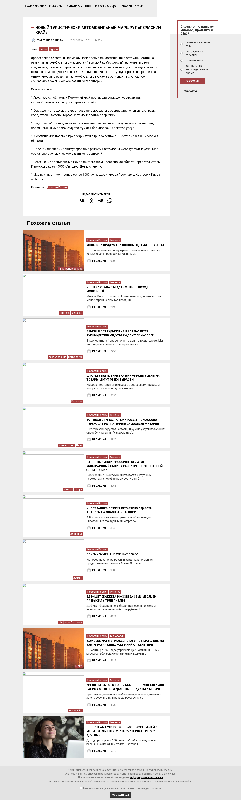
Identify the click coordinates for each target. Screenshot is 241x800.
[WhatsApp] (110, 200)
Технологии (73, 6)
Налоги (68, 489)
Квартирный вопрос (70, 268)
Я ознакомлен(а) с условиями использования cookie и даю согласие (121, 788)
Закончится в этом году (198, 44)
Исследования (57, 357)
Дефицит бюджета (70, 622)
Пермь (43, 49)
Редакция (99, 260)
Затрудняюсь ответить (194, 53)
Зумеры (77, 578)
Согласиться (120, 794)
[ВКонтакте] (82, 200)
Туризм (54, 49)
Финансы (55, 6)
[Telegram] (100, 200)
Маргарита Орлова (50, 40)
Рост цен (76, 401)
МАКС (78, 666)
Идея (79, 445)
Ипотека (65, 312)
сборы (78, 489)
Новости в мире (105, 6)
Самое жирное (35, 6)
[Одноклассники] (91, 200)
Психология (75, 357)
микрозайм (75, 710)
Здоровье (76, 533)
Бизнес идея (66, 445)
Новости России (131, 6)
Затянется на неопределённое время (197, 69)
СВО (88, 6)
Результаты (190, 90)
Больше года (194, 60)
